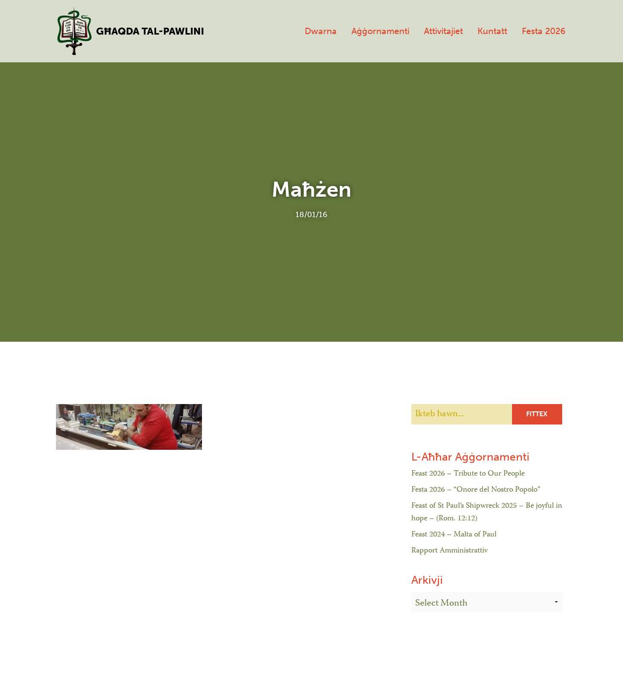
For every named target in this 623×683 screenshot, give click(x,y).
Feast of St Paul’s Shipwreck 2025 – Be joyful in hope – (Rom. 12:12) (486, 512)
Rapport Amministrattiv (449, 551)
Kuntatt (492, 31)
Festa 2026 (544, 31)
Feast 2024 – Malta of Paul (453, 535)
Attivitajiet (443, 31)
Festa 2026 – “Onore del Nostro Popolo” (475, 490)
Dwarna (321, 31)
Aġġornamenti (380, 31)
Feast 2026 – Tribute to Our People (468, 474)
